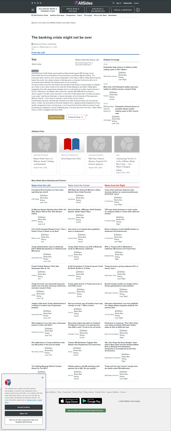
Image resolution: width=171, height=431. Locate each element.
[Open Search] (113, 3)
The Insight (88, 15)
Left (97, 60)
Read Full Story (56, 117)
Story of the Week (100, 15)
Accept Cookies (24, 407)
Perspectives (70, 15)
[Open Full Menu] (33, 10)
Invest (136, 3)
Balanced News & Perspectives (48, 10)
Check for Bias (74, 117)
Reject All (24, 413)
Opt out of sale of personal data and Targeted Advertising (85, 410)
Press (59, 392)
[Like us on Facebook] (32, 3)
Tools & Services (123, 10)
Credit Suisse (52, 44)
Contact (123, 392)
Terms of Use (77, 392)
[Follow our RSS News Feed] (40, 3)
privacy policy (32, 400)
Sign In (118, 3)
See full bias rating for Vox (83, 63)
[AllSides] (83, 3)
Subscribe (128, 3)
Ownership (67, 392)
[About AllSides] (137, 10)
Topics (79, 15)
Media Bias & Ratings (73, 10)
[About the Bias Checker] (86, 115)
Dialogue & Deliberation (98, 10)
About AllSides (50, 392)
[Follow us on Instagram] (37, 3)
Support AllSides (113, 392)
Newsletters (112, 15)
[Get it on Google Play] (91, 401)
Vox (33, 49)
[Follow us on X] (35, 3)
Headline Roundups (57, 15)
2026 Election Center (41, 15)
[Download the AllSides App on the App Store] (69, 401)
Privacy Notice (88, 392)
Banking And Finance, (40, 44)
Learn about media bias (82, 65)
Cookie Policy (100, 392)
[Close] (42, 377)
